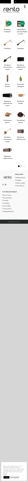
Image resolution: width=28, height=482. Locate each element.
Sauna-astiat (7, 195)
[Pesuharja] (7, 40)
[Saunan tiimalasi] (7, 76)
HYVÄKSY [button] (6, 477)
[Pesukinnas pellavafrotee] (21, 129)
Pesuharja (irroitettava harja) (8, 67)
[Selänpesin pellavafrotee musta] (7, 93)
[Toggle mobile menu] (25, 6)
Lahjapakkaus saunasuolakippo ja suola (22, 32)
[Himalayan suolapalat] (7, 21)
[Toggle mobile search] (25, 7)
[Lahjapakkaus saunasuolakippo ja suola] (21, 21)
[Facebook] (3, 184)
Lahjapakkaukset (7, 211)
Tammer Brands (17, 221)
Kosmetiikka (7, 206)
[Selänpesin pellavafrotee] (7, 148)
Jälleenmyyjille (20, 183)
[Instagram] (5, 184)
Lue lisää (5, 474)
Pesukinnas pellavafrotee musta (21, 67)
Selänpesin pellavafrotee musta (8, 103)
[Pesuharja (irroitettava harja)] (7, 56)
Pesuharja (7, 48)
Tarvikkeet (6, 203)
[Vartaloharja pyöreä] (7, 112)
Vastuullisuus (20, 185)
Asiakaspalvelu (20, 177)
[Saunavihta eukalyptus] (21, 76)
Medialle (18, 180)
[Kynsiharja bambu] (21, 93)
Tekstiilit (5, 200)
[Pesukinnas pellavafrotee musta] (21, 56)
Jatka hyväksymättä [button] (14, 477)
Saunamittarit (7, 198)
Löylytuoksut (7, 208)
